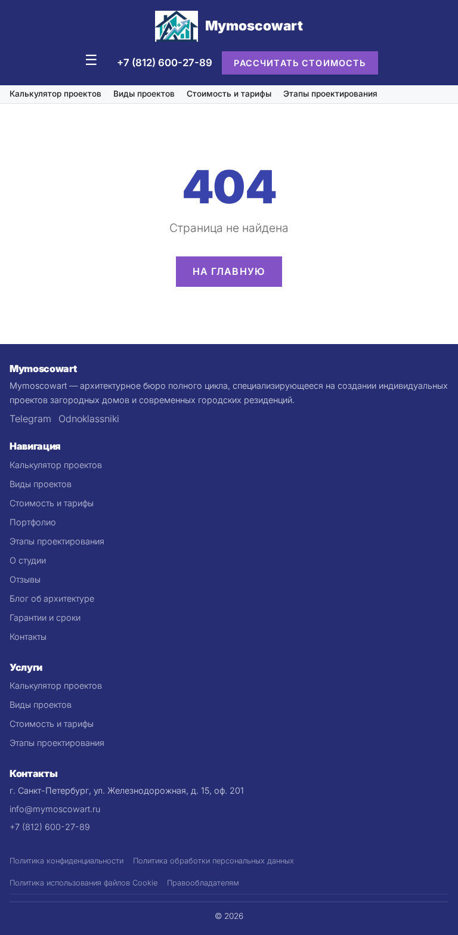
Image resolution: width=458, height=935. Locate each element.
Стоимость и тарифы (229, 93)
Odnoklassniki (88, 419)
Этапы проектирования (330, 93)
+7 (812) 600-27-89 (164, 63)
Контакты (28, 636)
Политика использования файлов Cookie (83, 882)
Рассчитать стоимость (300, 63)
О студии (28, 560)
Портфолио (33, 522)
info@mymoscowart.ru (55, 809)
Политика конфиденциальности (66, 860)
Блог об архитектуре (52, 598)
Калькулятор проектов (55, 93)
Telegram (30, 419)
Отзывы (25, 579)
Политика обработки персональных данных (213, 860)
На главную (229, 271)
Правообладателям (203, 882)
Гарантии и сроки (45, 617)
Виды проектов (144, 93)
